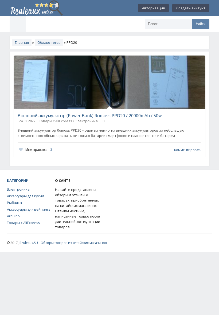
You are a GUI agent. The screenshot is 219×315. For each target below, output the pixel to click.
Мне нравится (38, 149)
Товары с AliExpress (23, 222)
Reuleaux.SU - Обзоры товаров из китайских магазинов (63, 243)
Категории (18, 180)
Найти (200, 24)
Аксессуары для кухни (25, 196)
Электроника (18, 189)
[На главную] (36, 8)
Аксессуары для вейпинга (28, 209)
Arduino (13, 216)
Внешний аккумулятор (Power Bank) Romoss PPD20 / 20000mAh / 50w (90, 115)
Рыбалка (14, 202)
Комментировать (187, 150)
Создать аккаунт (190, 8)
